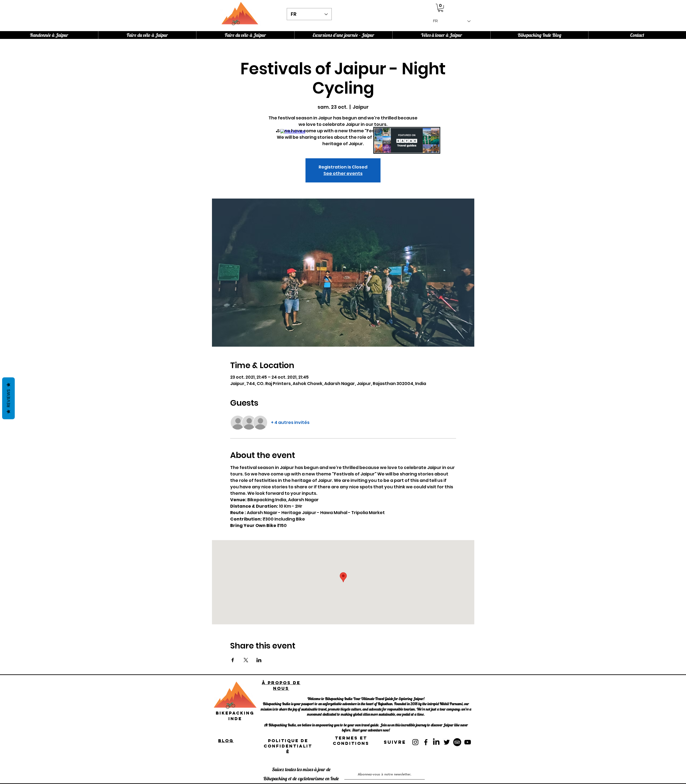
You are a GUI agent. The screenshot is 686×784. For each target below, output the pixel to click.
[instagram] (415, 742)
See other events (343, 173)
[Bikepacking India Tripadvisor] (457, 742)
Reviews (8, 398)
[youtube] (468, 742)
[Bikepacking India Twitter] (447, 742)
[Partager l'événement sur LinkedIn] (259, 660)
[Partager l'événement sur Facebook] (232, 660)
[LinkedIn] (436, 742)
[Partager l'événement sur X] (245, 660)
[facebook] (426, 742)
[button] (440, 8)
